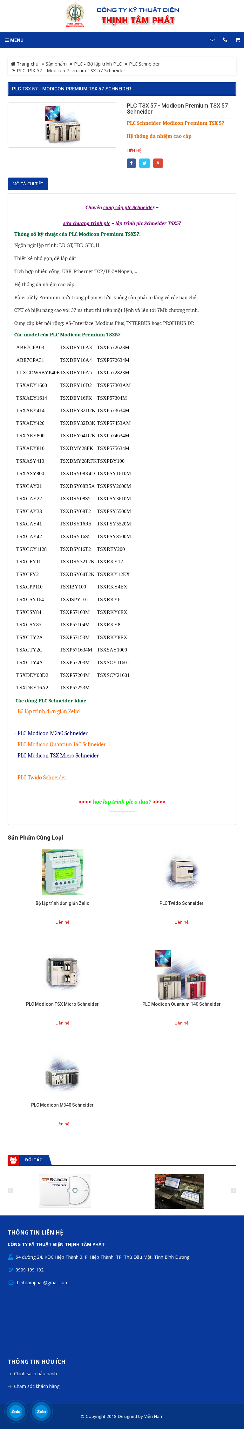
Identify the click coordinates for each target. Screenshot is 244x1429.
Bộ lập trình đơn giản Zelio (63, 903)
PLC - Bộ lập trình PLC (98, 63)
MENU (16, 40)
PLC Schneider (144, 63)
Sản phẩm (56, 63)
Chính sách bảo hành (35, 1373)
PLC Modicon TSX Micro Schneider (62, 1004)
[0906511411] (41, 1411)
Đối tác (33, 1160)
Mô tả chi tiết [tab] (28, 184)
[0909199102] (16, 1411)
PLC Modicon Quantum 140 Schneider (181, 1004)
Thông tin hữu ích (36, 1362)
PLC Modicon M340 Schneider (62, 1105)
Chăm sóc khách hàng (36, 1386)
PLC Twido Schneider (181, 903)
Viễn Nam (154, 1416)
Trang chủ (26, 63)
